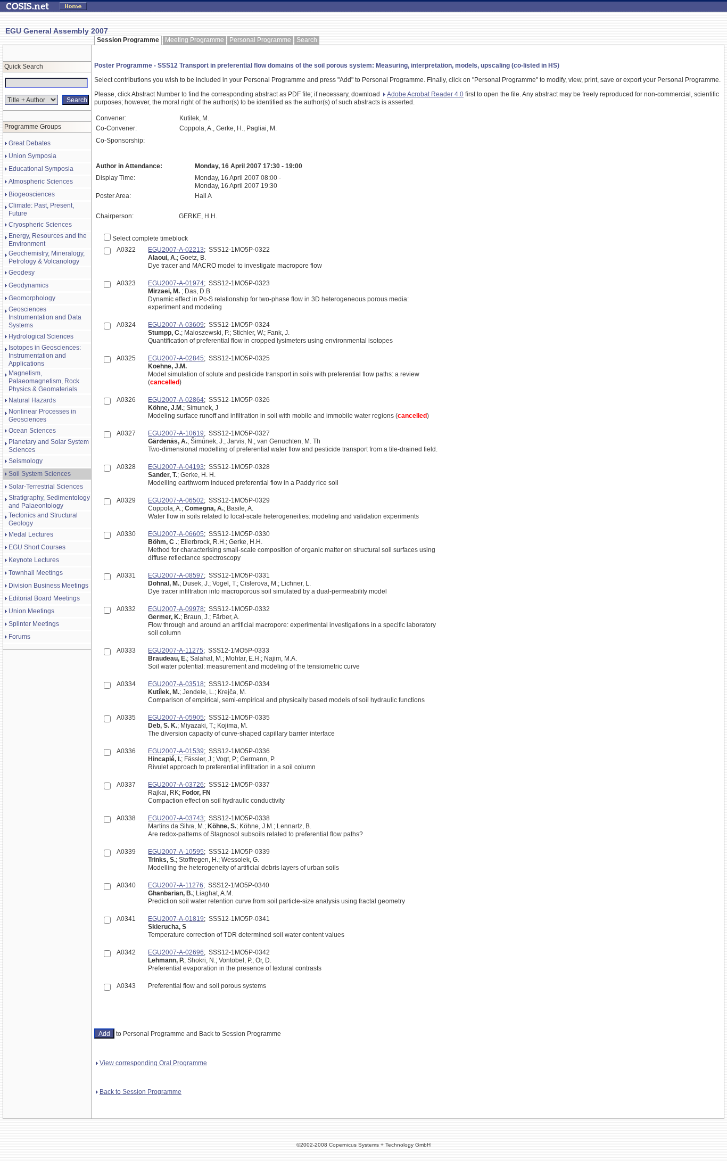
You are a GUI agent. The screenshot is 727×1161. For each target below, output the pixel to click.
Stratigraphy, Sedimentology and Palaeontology (49, 501)
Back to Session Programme (140, 1092)
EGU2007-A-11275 (175, 650)
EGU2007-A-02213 (176, 249)
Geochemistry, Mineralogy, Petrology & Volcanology (47, 257)
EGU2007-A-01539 (176, 751)
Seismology (26, 461)
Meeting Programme (194, 40)
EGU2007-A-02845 (176, 358)
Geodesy (22, 272)
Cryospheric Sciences (40, 224)
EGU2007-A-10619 (176, 433)
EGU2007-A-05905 (176, 717)
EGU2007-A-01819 (176, 919)
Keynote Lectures (34, 560)
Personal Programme (260, 40)
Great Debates (30, 143)
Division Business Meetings (48, 585)
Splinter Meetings (34, 624)
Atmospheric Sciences (41, 181)
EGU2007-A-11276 (175, 885)
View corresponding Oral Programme (153, 1063)
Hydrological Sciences (41, 336)
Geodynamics (28, 285)
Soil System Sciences (40, 473)
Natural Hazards (32, 400)
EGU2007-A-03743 (176, 818)
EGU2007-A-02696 (176, 952)
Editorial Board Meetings (44, 598)
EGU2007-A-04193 (176, 467)
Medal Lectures (31, 534)
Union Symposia (32, 156)
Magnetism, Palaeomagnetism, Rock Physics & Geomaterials (44, 381)
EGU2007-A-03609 (176, 324)
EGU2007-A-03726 (176, 784)
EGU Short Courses (37, 547)
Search (306, 40)
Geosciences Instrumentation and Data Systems (45, 317)
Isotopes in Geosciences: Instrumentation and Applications (45, 355)
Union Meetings (31, 611)
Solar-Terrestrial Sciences (46, 486)
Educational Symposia (41, 168)
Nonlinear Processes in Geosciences (42, 415)
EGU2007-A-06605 (176, 534)
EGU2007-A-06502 (176, 500)
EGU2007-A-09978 (176, 609)
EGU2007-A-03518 (176, 684)
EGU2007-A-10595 (176, 851)
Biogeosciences (32, 194)
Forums (19, 636)
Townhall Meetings (36, 573)
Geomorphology (32, 298)
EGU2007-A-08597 (176, 575)
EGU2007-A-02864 (176, 400)
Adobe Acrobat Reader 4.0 (425, 94)
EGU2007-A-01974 (176, 283)
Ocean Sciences (32, 430)
